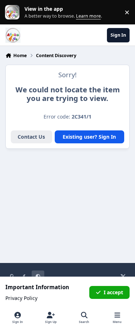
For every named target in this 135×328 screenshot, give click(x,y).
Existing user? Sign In (89, 136)
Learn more (14, 12)
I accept (113, 292)
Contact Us (31, 136)
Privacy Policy (21, 298)
